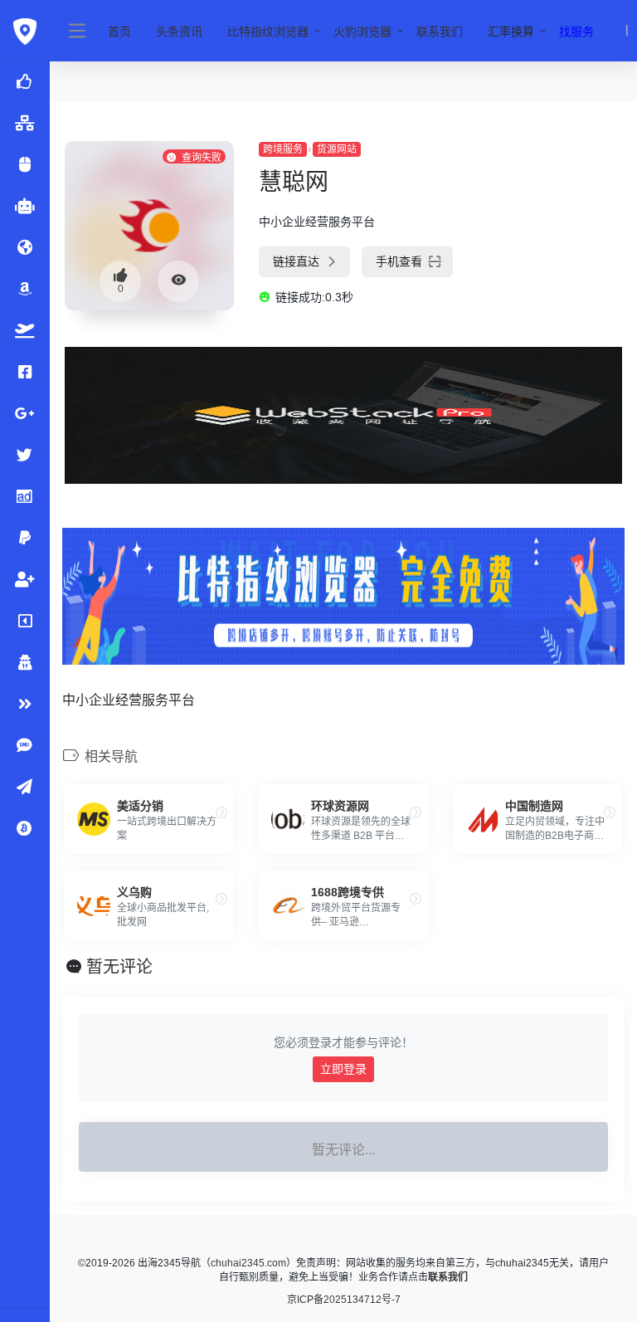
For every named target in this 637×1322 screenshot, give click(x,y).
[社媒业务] (25, 580)
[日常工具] (25, 663)
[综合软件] (25, 704)
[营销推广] (25, 455)
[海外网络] (25, 123)
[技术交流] (25, 787)
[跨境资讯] (25, 248)
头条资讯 (179, 31)
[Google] (25, 414)
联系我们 (439, 31)
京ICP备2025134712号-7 (344, 1299)
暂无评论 (119, 967)
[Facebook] (25, 372)
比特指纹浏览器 (268, 31)
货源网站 (337, 149)
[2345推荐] (25, 82)
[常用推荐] (25, 165)
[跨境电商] (25, 289)
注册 (610, 31)
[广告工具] (25, 497)
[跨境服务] (25, 331)
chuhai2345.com (248, 1263)
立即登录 (343, 1069)
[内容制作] (25, 621)
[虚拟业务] (25, 746)
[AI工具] (25, 206)
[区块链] (25, 829)
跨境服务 (283, 149)
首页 (119, 31)
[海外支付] (25, 538)
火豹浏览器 (362, 31)
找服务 (576, 31)
